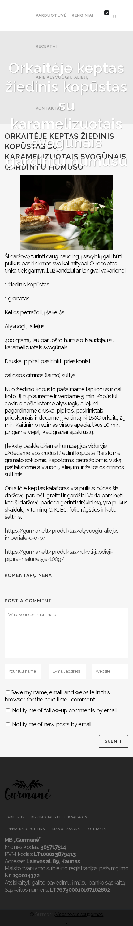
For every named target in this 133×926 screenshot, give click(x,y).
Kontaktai (97, 829)
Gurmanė (44, 914)
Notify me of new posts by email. (52, 724)
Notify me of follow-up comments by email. (64, 710)
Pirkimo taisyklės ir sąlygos (59, 817)
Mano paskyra (66, 829)
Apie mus (16, 817)
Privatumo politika (26, 829)
